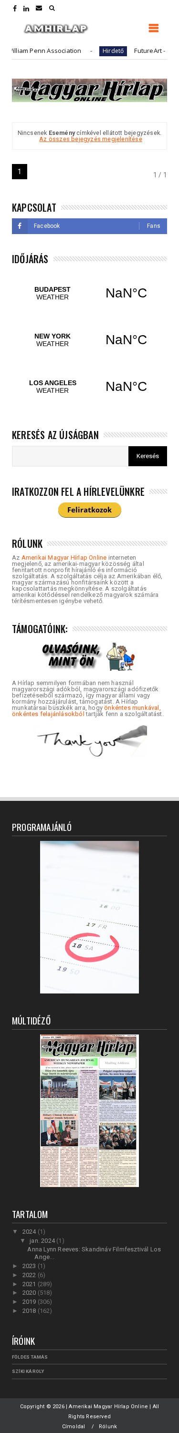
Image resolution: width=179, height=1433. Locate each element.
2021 (30, 1284)
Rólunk (108, 1426)
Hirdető (100, 51)
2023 (30, 1265)
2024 (30, 1231)
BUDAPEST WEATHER (89, 293)
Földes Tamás (30, 1357)
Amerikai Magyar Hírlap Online (64, 557)
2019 (30, 1301)
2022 (30, 1275)
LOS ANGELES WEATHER (89, 386)
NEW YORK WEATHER (89, 340)
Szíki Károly (28, 1371)
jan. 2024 (43, 1240)
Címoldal (73, 1426)
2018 (30, 1310)
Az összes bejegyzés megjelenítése (90, 139)
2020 (30, 1292)
